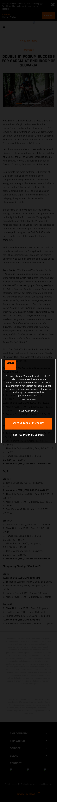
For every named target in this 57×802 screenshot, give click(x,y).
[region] (28, 401)
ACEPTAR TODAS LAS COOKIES (29, 423)
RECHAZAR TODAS (28, 411)
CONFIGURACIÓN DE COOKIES (28, 435)
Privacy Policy (25, 399)
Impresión (33, 399)
